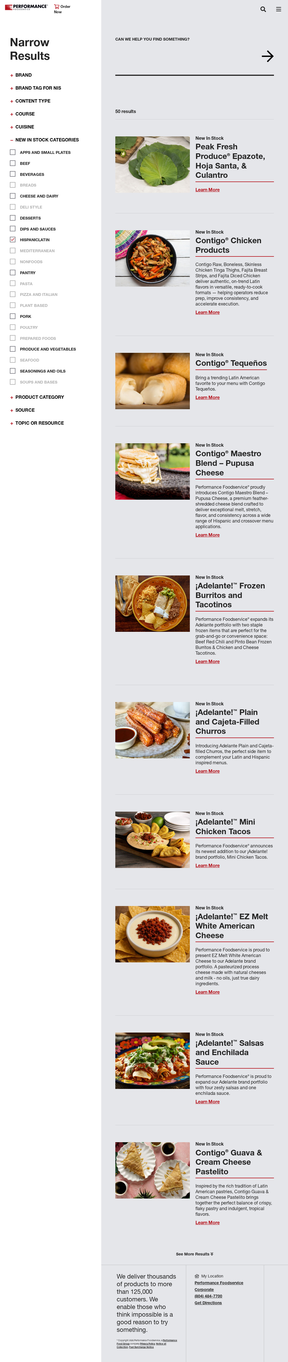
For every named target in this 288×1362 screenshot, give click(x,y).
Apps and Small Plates (45, 153)
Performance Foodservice (26, 7)
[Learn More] (152, 164)
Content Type (32, 101)
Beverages (31, 175)
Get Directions (208, 1303)
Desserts (30, 219)
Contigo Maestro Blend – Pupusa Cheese (228, 464)
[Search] (267, 58)
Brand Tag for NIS (38, 89)
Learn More (207, 190)
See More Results (193, 1255)
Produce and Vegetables (47, 350)
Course (25, 114)
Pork (25, 317)
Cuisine (24, 127)
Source (25, 411)
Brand (23, 76)
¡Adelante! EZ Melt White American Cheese (231, 927)
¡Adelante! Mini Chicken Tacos (225, 827)
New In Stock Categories (47, 140)
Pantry (27, 273)
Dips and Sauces (37, 229)
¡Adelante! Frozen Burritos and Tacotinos (230, 596)
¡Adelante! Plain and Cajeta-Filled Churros (227, 722)
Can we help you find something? (152, 40)
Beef (24, 164)
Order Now (62, 9)
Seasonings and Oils (42, 372)
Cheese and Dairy (38, 197)
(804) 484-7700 (208, 1297)
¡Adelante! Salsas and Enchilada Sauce (229, 1053)
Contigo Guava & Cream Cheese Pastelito (228, 1163)
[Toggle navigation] (263, 9)
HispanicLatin (34, 240)
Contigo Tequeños (231, 364)
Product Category (39, 398)
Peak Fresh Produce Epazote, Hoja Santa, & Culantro (230, 162)
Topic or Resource (39, 424)
